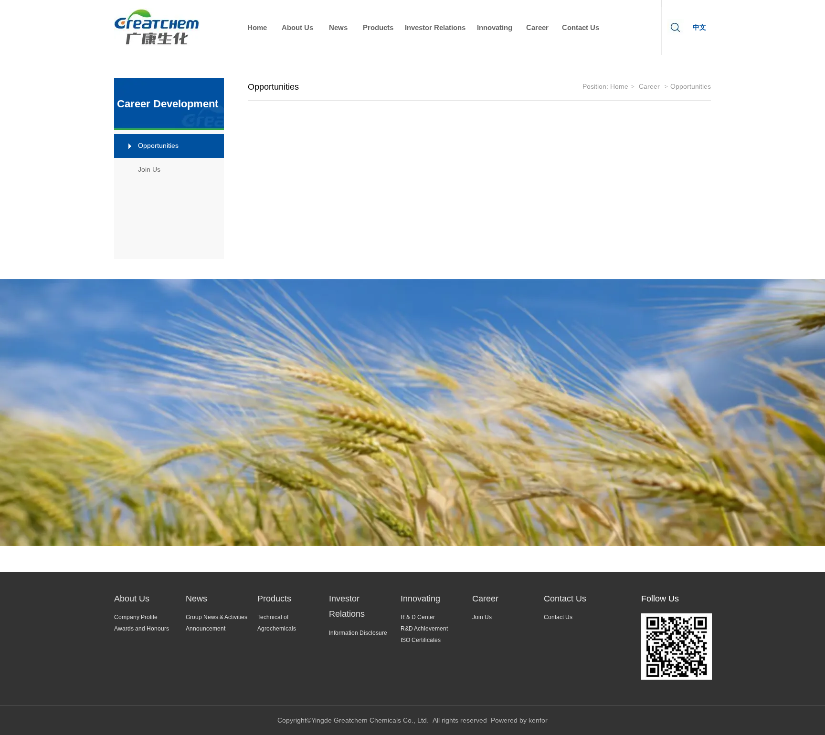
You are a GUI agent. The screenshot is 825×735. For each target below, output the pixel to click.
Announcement (205, 628)
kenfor (538, 720)
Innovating (420, 598)
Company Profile (136, 617)
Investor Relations (347, 606)
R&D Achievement (424, 628)
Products (274, 598)
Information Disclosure (358, 633)
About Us (131, 598)
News (196, 598)
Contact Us (565, 598)
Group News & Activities (216, 617)
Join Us (482, 617)
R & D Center (418, 617)
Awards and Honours (141, 628)
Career (649, 86)
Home (619, 86)
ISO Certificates (421, 640)
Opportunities (690, 86)
